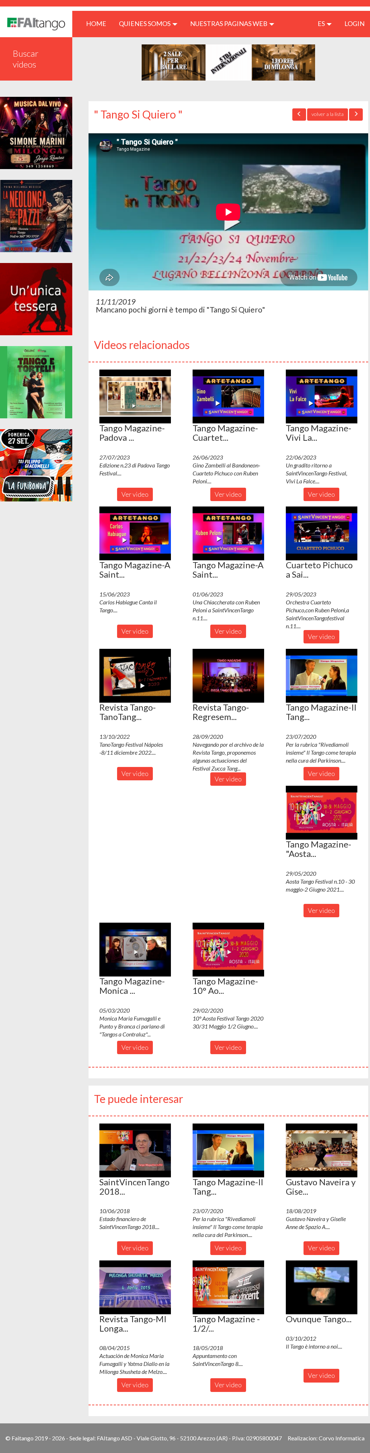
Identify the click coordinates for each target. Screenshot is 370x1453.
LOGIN (354, 23)
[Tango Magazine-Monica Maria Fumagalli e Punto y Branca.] (135, 949)
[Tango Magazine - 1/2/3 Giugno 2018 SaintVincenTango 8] (228, 1287)
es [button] (322, 23)
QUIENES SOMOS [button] (145, 23)
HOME (99, 23)
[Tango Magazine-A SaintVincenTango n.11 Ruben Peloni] (228, 533)
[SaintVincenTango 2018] (135, 1150)
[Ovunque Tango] (321, 1287)
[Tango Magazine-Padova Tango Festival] (135, 396)
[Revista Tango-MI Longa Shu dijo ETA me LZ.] (135, 1287)
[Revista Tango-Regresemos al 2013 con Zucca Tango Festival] (228, 675)
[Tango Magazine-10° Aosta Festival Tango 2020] (228, 949)
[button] (135, 396)
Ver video (135, 494)
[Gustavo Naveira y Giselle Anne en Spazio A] (321, 1150)
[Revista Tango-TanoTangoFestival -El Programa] (135, 675)
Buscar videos (26, 58)
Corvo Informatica (342, 1438)
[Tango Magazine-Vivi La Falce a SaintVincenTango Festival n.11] (321, 396)
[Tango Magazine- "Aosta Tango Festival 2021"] (321, 812)
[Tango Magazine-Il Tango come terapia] (321, 675)
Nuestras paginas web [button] (229, 23)
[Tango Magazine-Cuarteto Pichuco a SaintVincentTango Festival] (228, 396)
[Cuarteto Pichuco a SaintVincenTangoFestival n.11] (321, 533)
